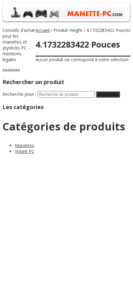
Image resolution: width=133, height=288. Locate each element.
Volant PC (24, 151)
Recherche (108, 94)
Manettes (24, 145)
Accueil (42, 30)
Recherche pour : (19, 94)
